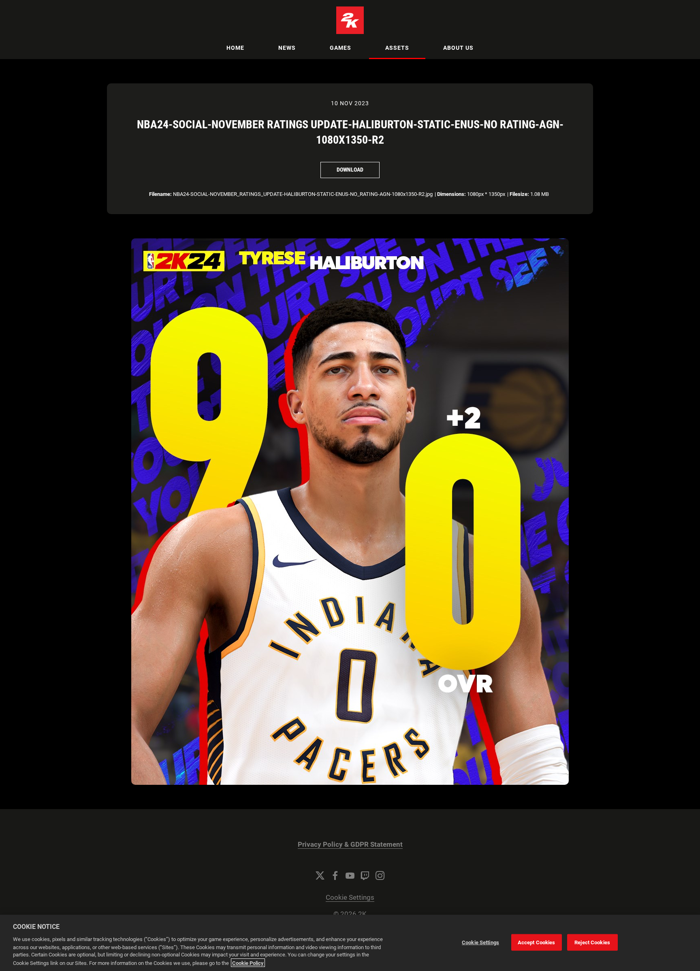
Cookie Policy (248, 963)
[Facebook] (335, 875)
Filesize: (519, 194)
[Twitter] (320, 875)
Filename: (160, 194)
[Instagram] (380, 875)
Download (350, 169)
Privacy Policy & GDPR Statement (350, 844)
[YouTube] (350, 875)
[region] (350, 943)
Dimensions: (451, 194)
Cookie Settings (350, 897)
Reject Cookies (592, 942)
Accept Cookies (536, 942)
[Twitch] (365, 875)
